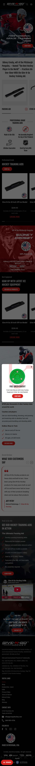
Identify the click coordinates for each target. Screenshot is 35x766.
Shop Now (17, 396)
